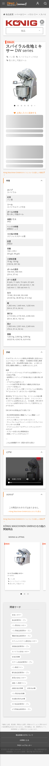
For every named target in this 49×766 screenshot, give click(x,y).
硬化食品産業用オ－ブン (20, 672)
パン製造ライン (17, 667)
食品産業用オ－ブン (19, 620)
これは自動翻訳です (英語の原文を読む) (20, 443)
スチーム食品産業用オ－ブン (22, 662)
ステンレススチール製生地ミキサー (24, 641)
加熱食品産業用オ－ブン (20, 646)
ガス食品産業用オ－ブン (20, 704)
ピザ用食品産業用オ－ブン (21, 709)
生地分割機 (16, 657)
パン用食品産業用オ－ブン (21, 630)
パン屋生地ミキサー (19, 625)
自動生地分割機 (17, 688)
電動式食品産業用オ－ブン (21, 636)
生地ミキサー (16, 615)
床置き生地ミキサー (19, 678)
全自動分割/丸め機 (18, 699)
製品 (23, 30)
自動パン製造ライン (19, 683)
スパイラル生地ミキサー (20, 651)
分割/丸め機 (31, 688)
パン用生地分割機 (18, 693)
